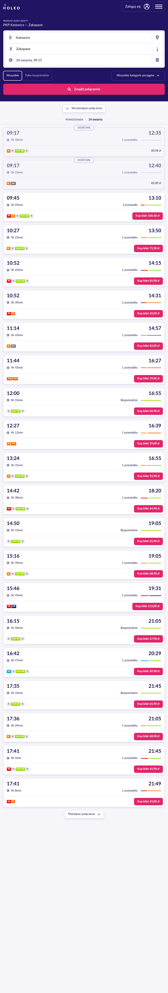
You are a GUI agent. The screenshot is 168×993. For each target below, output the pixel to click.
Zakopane (35, 25)
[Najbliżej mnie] (157, 37)
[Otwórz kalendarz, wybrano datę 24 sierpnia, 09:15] (157, 60)
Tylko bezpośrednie (37, 75)
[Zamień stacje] (157, 49)
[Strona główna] (11, 6)
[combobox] (84, 37)
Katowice (17, 25)
